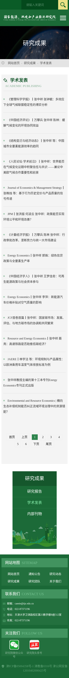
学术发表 (46, 63)
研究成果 (30, 63)
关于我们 (55, 581)
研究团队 (34, 581)
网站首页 (14, 63)
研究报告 (34, 491)
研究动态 (55, 574)
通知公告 (34, 574)
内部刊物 (34, 514)
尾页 (49, 444)
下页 (36, 444)
